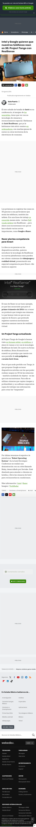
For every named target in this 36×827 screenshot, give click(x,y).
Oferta (6, 32)
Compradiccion (7, 797)
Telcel (20, 721)
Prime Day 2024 (7, 713)
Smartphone (15, 32)
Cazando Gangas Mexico (8, 702)
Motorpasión (23, 779)
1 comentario (8, 85)
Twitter (19, 85)
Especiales (22, 701)
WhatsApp (25, 32)
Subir (28, 743)
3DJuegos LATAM (24, 807)
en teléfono (26, 342)
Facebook (15, 85)
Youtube (18, 677)
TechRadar (14, 486)
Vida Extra (22, 756)
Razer (25, 483)
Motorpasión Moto (24, 782)
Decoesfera (6, 794)
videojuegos (6, 721)
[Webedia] (8, 744)
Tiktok (11, 680)
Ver (19, 581)
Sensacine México (24, 810)
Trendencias (6, 792)
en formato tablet (13, 342)
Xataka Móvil (6, 756)
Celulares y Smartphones (17, 490)
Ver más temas (8, 727)
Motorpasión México (25, 816)
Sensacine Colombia (25, 813)
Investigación (6, 698)
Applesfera (5, 759)
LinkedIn (7, 680)
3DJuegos (22, 753)
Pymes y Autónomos (25, 794)
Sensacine (22, 766)
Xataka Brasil (6, 810)
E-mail (26, 85)
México (21, 717)
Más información (7, 825)
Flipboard (23, 85)
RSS (30, 677)
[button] (13, 101)
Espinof (21, 769)
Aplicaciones (23, 707)
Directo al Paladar (7, 779)
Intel (19, 483)
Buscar (33, 735)
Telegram (26, 677)
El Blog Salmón (23, 792)
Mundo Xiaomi (6, 764)
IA (31, 32)
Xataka (4, 753)
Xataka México (7, 807)
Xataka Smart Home (8, 762)
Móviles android (7, 717)
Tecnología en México (26, 713)
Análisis (21, 698)
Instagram (22, 677)
